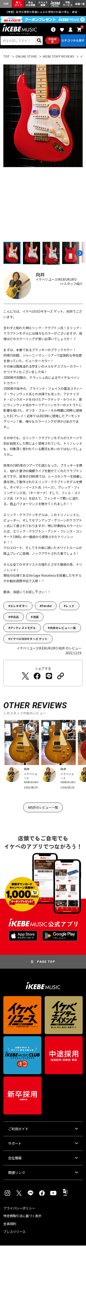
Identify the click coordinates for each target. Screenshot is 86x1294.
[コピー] (60, 676)
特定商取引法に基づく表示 (22, 1215)
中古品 (14, 617)
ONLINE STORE (26, 56)
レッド (70, 606)
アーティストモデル (23, 628)
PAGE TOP (46, 961)
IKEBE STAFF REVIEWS (58, 56)
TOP (6, 56)
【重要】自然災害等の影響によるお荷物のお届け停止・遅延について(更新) (43, 12)
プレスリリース (14, 1231)
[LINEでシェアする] (49, 676)
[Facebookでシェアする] (37, 676)
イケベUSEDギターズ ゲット (29, 639)
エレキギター (19, 606)
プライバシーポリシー (19, 1208)
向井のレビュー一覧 (63, 628)
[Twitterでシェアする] (25, 676)
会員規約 (9, 1223)
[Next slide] (79, 253)
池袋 (36, 617)
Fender (47, 606)
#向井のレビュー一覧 (43, 807)
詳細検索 (52, 40)
